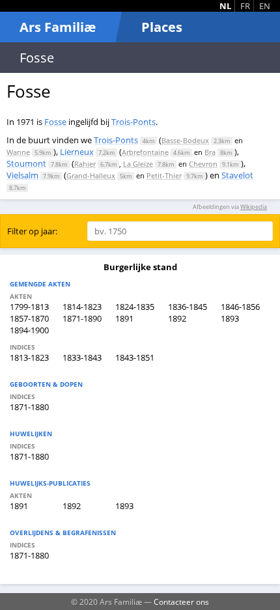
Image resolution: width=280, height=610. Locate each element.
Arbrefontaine (145, 152)
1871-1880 (29, 407)
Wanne (18, 152)
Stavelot (237, 175)
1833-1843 (82, 357)
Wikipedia (253, 206)
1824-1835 (134, 306)
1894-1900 (29, 330)
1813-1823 (29, 357)
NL (225, 6)
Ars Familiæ (58, 27)
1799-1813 (29, 306)
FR (245, 6)
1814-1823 (82, 306)
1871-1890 (82, 318)
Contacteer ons (181, 601)
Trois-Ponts (133, 122)
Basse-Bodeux (185, 140)
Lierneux (77, 152)
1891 (124, 318)
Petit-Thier (164, 175)
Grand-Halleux (90, 175)
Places (161, 27)
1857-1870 (29, 318)
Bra (210, 152)
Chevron (203, 164)
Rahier (85, 164)
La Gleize (138, 164)
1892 (177, 318)
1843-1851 (134, 357)
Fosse (55, 122)
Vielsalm (22, 175)
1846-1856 (240, 306)
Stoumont (26, 163)
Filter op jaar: (32, 231)
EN (264, 6)
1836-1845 (187, 306)
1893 (230, 318)
